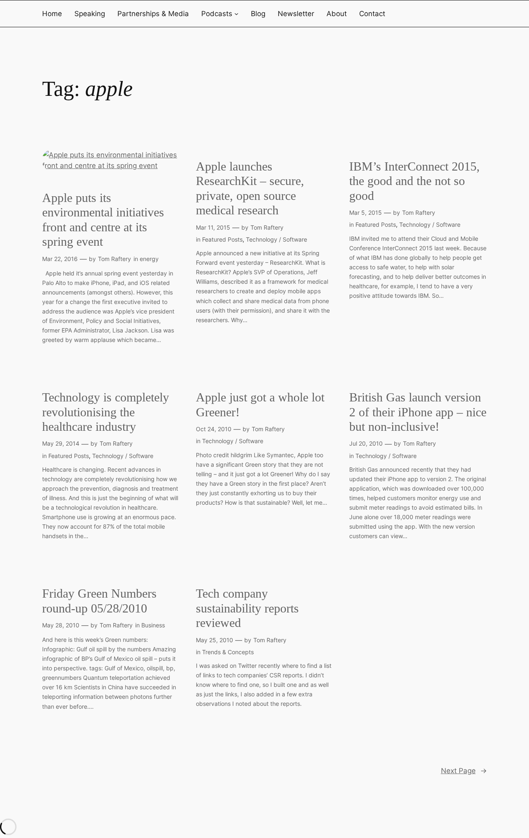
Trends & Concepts (228, 651)
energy (149, 258)
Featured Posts (222, 239)
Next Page (464, 771)
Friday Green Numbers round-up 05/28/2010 (99, 601)
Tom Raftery (114, 258)
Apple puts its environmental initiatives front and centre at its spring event (103, 220)
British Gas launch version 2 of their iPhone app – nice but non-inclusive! (417, 412)
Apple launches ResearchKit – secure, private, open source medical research (250, 188)
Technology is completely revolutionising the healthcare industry (105, 412)
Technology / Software (276, 239)
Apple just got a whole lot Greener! (260, 405)
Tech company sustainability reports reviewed (247, 608)
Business (153, 625)
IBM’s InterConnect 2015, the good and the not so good (414, 181)
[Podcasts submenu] (236, 14)
